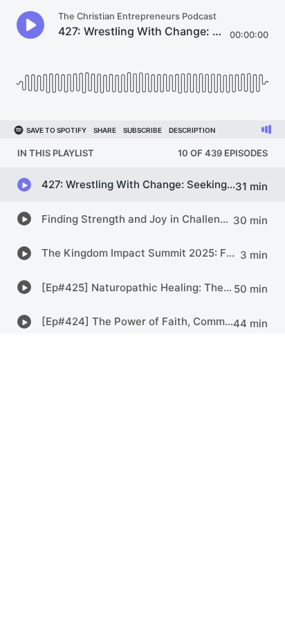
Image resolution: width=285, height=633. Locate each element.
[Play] (30, 25)
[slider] (142, 77)
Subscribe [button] (142, 130)
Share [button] (104, 130)
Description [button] (192, 130)
